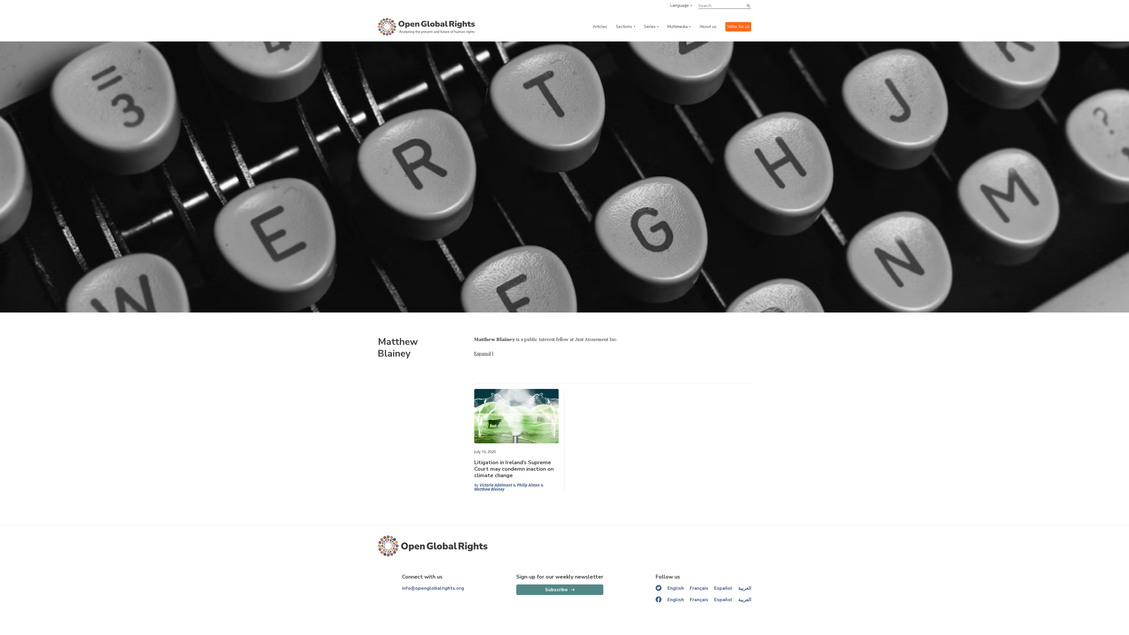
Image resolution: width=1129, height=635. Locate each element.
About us (708, 26)
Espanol (482, 354)
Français (699, 588)
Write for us (738, 26)
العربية (744, 588)
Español (723, 588)
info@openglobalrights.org (433, 588)
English (675, 588)
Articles (600, 26)
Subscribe (556, 589)
